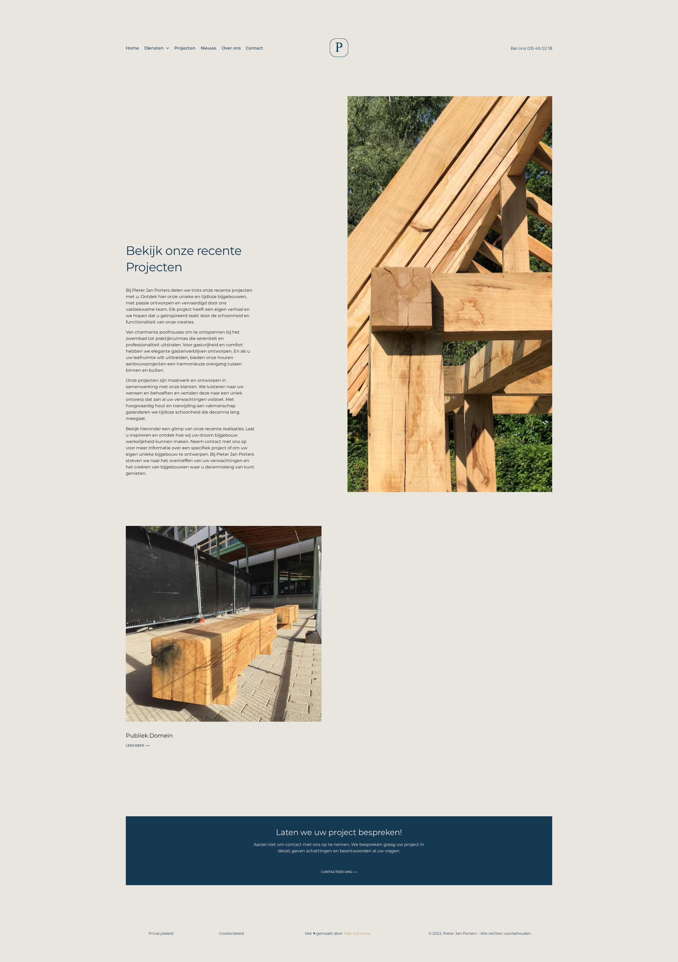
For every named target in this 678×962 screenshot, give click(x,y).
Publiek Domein (149, 735)
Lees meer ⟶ (137, 745)
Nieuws (208, 48)
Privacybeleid (161, 933)
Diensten (154, 48)
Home (132, 48)
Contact (254, 48)
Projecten (184, 48)
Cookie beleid (231, 933)
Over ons (231, 48)
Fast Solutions (357, 933)
